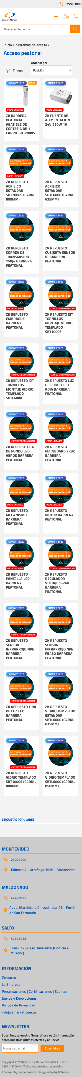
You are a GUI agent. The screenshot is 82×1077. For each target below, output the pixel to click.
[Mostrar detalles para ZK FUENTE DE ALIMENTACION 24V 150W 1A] (60, 96)
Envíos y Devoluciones (19, 998)
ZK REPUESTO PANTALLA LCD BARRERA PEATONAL (18, 581)
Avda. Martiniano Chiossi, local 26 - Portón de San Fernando (43, 910)
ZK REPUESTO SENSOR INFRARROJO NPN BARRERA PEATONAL (20, 649)
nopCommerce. (27, 1072)
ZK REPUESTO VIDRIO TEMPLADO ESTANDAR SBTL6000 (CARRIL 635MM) (60, 715)
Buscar (75, 29)
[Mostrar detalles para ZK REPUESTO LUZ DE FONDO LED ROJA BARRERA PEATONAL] (60, 361)
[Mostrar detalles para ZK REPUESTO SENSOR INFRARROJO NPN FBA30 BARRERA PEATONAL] (60, 621)
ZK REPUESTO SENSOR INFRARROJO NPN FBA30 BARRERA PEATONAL (59, 649)
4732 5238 (18, 938)
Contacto (9, 977)
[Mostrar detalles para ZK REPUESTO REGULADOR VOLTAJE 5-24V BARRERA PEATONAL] (60, 554)
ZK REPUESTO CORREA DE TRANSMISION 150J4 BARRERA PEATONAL (19, 256)
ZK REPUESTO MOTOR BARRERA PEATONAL (59, 515)
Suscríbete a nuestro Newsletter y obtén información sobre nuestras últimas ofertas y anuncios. (38, 1037)
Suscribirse (52, 1048)
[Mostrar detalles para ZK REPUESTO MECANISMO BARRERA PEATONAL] (21, 491)
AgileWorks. (61, 1072)
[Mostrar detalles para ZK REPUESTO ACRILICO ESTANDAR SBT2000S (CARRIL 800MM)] (21, 162)
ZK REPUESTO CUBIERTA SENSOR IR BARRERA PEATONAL (60, 254)
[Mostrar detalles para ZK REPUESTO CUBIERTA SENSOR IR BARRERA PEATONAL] (60, 228)
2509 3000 (74, 4)
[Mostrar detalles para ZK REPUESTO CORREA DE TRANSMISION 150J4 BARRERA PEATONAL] (21, 228)
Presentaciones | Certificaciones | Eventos (34, 991)
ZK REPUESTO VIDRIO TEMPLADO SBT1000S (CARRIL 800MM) (21, 779)
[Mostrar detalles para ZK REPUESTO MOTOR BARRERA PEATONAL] (60, 491)
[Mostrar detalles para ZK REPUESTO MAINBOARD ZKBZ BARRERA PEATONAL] (60, 427)
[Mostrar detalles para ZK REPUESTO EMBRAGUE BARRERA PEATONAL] (21, 294)
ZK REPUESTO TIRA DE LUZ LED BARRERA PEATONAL (21, 713)
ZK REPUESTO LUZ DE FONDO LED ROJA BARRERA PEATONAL (59, 387)
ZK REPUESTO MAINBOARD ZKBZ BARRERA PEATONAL (60, 453)
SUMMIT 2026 (16, 83)
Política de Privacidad (18, 1005)
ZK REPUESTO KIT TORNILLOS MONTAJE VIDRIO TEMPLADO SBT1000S (59, 323)
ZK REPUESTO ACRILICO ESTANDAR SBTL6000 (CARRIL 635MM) (60, 190)
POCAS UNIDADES (15, 109)
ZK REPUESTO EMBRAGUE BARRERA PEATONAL (17, 321)
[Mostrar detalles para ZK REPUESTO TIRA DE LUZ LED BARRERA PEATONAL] (21, 687)
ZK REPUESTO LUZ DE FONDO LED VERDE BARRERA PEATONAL (20, 453)
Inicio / (9, 44)
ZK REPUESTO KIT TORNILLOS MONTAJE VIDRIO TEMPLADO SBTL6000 (20, 389)
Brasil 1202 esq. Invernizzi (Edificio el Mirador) (39, 950)
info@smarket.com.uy (19, 1012)
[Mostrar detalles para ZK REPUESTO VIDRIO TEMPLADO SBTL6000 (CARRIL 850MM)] (60, 753)
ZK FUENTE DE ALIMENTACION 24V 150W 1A (57, 120)
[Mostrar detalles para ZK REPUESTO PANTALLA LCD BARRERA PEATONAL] (21, 554)
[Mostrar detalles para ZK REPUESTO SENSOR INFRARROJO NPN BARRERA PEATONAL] (21, 621)
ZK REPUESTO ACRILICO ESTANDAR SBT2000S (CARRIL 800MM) (21, 190)
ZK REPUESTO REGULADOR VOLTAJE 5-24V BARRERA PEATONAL (57, 583)
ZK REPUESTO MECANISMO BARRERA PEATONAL (17, 517)
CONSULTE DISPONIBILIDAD (63, 308)
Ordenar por (39, 63)
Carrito (76, 16)
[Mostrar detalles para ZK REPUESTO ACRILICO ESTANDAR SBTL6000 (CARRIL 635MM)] (60, 162)
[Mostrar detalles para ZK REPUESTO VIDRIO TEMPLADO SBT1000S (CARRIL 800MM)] (21, 753)
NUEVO (32, 82)
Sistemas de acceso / (32, 44)
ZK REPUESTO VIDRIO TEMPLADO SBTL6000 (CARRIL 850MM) (60, 779)
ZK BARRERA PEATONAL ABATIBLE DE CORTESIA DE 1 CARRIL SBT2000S (20, 124)
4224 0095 (18, 898)
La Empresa (11, 984)
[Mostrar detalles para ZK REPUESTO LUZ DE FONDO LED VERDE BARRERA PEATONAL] (21, 427)
